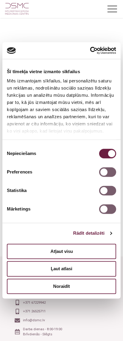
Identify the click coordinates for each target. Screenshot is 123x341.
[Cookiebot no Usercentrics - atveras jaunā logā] (90, 50)
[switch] (107, 172)
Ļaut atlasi (61, 268)
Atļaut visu (61, 251)
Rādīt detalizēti (89, 233)
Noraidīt (61, 286)
